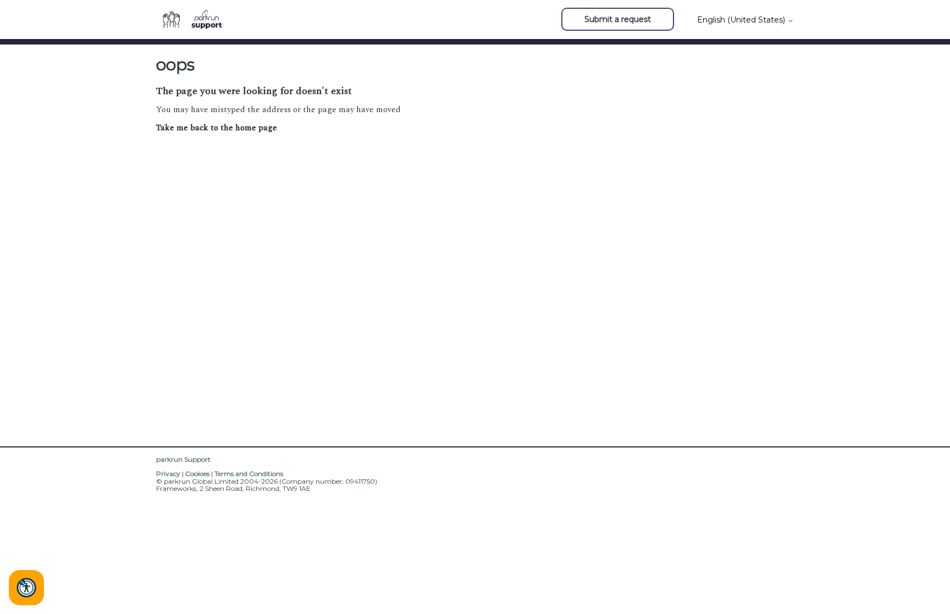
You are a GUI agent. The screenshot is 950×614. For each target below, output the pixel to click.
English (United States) (742, 19)
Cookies (197, 473)
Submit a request (617, 19)
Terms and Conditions (248, 473)
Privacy (168, 473)
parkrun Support (183, 459)
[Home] (196, 19)
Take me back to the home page (216, 127)
